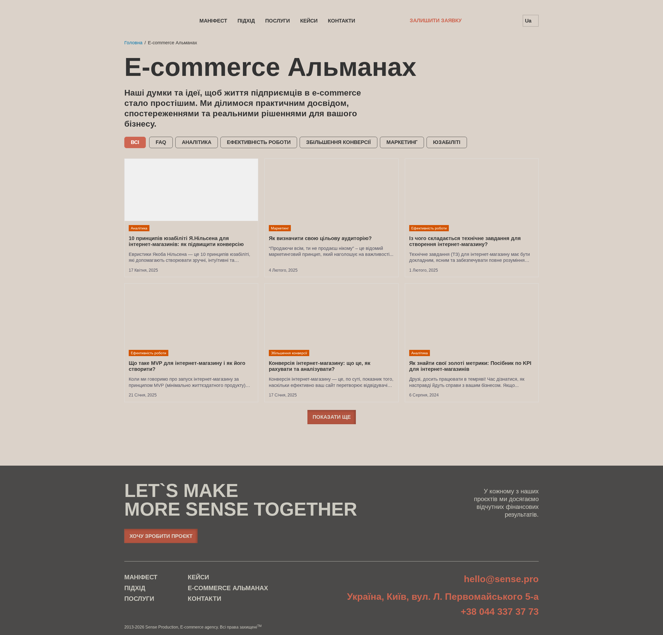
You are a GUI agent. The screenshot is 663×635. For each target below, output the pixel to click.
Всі (135, 142)
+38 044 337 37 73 (500, 612)
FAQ (161, 142)
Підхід (246, 21)
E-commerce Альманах (228, 588)
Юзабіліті (446, 142)
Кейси (309, 21)
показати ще (332, 417)
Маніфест (213, 21)
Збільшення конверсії (338, 142)
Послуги (277, 21)
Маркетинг (401, 142)
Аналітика (196, 142)
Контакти (341, 21)
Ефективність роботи (259, 142)
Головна (133, 42)
